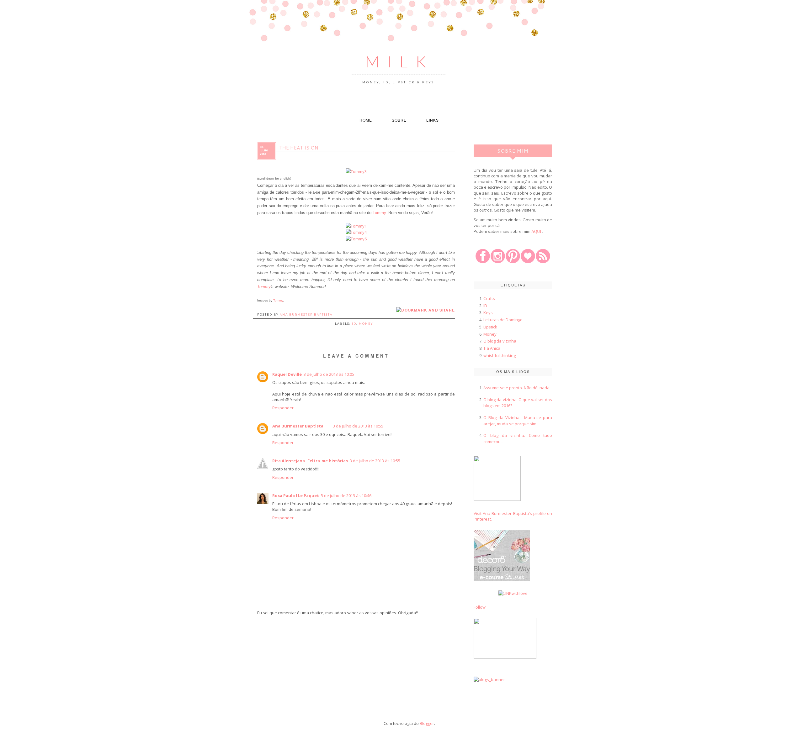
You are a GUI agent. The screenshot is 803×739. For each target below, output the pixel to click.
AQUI (536, 231)
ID (354, 323)
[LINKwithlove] (513, 593)
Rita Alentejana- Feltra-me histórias (310, 461)
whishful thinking (499, 355)
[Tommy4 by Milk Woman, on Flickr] (356, 232)
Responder (283, 408)
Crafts (489, 298)
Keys (488, 312)
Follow (480, 607)
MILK (399, 61)
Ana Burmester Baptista (297, 426)
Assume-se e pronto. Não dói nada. (516, 387)
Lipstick (490, 327)
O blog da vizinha (499, 341)
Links (432, 120)
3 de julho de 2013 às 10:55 (358, 426)
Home (365, 120)
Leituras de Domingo (503, 319)
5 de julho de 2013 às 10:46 (346, 495)
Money (366, 323)
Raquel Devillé (287, 374)
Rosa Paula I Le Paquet (295, 495)
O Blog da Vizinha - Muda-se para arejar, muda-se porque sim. (517, 421)
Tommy (379, 212)
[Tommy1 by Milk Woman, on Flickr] (356, 226)
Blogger (427, 723)
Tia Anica (491, 348)
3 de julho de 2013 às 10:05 (329, 374)
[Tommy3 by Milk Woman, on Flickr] (356, 171)
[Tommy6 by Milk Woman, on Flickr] (356, 239)
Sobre (399, 120)
